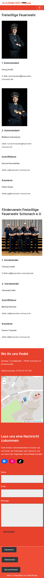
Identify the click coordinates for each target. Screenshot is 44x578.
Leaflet (27, 421)
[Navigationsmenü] (39, 8)
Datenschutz (10, 560)
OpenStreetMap (38, 421)
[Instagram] (12, 461)
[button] (24, 399)
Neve (9, 575)
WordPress (32, 575)
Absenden (9, 531)
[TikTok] (20, 461)
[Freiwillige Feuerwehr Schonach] (16, 3)
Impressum (9, 550)
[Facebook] (4, 461)
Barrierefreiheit (11, 570)
